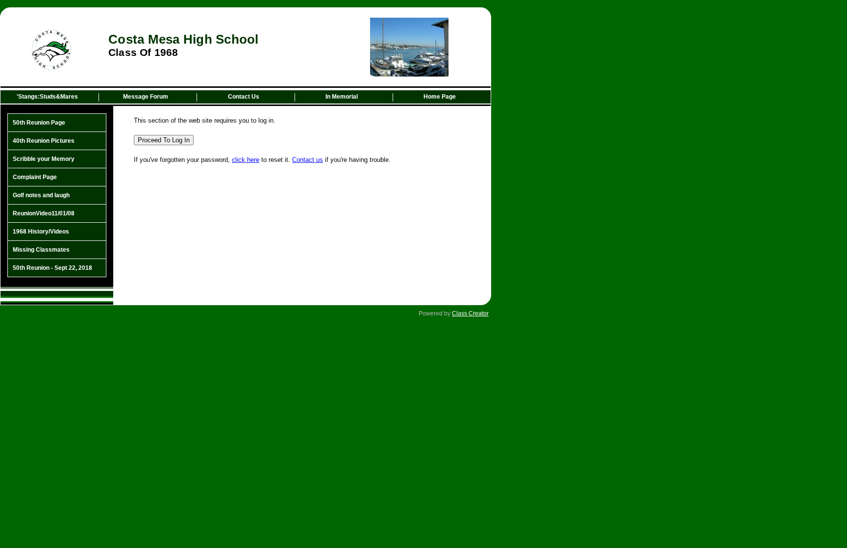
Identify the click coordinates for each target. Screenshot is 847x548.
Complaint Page (35, 177)
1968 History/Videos (41, 231)
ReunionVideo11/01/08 (44, 213)
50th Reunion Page (39, 122)
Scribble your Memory (44, 159)
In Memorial (341, 96)
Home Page (440, 96)
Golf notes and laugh (41, 195)
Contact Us (243, 96)
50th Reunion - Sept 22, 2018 (52, 267)
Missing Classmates (41, 249)
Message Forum (145, 96)
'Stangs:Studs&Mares (47, 96)
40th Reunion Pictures (44, 140)
